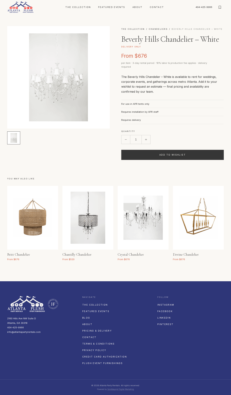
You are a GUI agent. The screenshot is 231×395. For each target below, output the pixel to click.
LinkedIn (164, 317)
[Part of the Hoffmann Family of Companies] (53, 304)
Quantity (128, 131)
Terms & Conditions (98, 343)
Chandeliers (158, 29)
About (137, 7)
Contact (157, 7)
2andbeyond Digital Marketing (120, 389)
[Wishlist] (220, 7)
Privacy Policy (94, 350)
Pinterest (165, 324)
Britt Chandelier (18, 254)
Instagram (165, 304)
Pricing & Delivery (97, 330)
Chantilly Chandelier (76, 254)
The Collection (78, 7)
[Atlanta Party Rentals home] (20, 7)
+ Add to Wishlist (50, 254)
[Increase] (146, 139)
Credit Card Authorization (104, 356)
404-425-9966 (204, 7)
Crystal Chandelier (131, 254)
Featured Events (111, 7)
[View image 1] (13, 137)
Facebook (165, 311)
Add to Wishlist (172, 154)
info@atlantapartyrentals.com (24, 331)
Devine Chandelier (186, 254)
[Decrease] (125, 139)
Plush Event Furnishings (102, 363)
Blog (86, 317)
